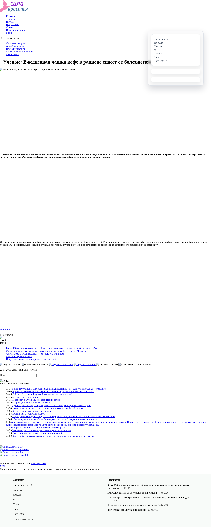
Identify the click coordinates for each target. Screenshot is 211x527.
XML (3, 466)
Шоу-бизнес (12, 24)
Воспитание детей (15, 30)
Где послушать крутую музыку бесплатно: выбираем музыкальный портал (51, 405)
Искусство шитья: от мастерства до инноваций (31, 359)
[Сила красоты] (14, 11)
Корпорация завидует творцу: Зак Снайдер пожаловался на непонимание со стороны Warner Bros (63, 416)
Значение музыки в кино (19, 356)
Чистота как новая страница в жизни (126, 509)
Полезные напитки (16, 49)
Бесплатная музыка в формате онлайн (32, 411)
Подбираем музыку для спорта (28, 413)
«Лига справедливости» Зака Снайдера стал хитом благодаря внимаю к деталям (54, 419)
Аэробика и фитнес (16, 46)
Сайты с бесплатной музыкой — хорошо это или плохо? (35, 353)
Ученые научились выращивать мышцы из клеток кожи (41, 430)
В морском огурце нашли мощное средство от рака (38, 427)
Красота (10, 16)
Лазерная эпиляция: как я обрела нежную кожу (132, 505)
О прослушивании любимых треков (31, 402)
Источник (5, 329)
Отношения (12, 54)
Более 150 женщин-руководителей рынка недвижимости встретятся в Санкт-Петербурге (53, 348)
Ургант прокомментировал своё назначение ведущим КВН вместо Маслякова (47, 351)
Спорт (9, 27)
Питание (10, 21)
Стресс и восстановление (19, 51)
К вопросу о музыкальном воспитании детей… (37, 399)
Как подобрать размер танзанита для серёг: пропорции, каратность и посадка (53, 436)
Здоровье (11, 19)
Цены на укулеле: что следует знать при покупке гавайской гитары (47, 408)
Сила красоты (38, 463)
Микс (9, 32)
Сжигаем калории (15, 43)
